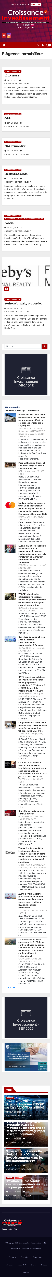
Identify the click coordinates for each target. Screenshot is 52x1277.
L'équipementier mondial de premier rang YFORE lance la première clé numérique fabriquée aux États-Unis (32, 727)
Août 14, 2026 (15, 1165)
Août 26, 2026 (15, 1112)
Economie (19, 1177)
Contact (26, 1272)
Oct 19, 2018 (12, 123)
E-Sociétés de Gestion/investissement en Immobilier (24, 219)
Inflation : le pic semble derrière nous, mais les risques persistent (23, 1184)
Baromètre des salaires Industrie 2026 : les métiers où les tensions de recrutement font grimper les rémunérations (25, 1128)
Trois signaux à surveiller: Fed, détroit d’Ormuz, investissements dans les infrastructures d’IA (25, 1155)
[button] (38, 45)
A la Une (10, 1098)
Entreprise (24, 1257)
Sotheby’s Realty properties (23, 303)
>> (13, 988)
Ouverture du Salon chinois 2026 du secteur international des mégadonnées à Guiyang (31, 641)
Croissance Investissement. (31, 1249)
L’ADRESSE (11, 75)
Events (33, 1265)
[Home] (4, 45)
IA (16, 1098)
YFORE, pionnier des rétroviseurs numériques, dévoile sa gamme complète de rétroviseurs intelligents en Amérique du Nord (32, 599)
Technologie (9, 1265)
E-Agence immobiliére (13, 71)
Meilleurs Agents (15, 174)
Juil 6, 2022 (12, 80)
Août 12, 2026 (15, 1192)
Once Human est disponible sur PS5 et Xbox (32, 812)
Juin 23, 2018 (12, 308)
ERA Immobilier (14, 146)
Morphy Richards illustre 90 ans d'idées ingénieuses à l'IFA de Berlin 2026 (31, 466)
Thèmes (44, 1265)
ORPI (7, 118)
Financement (38, 1257)
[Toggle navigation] (21, 45)
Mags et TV (22, 1265)
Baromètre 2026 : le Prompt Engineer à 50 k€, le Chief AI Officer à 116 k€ (25, 1104)
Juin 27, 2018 (12, 228)
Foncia (8, 223)
